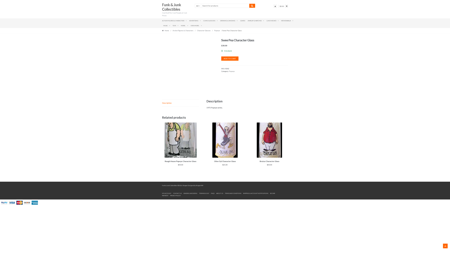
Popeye (217, 31)
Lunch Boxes (271, 21)
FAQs (212, 193)
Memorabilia (286, 21)
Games (242, 21)
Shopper (185, 185)
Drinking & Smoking (227, 21)
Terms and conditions (233, 193)
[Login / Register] (275, 6)
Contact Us (177, 193)
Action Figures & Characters (173, 21)
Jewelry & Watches (255, 21)
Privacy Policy (175, 195)
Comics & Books (209, 21)
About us (219, 193)
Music (165, 25)
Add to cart (230, 58)
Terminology (204, 193)
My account (166, 193)
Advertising (193, 21)
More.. (183, 25)
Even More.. (195, 25)
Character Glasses (204, 31)
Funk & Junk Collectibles (171, 7)
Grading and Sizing (190, 193)
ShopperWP (199, 185)
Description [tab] (167, 103)
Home (167, 31)
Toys (174, 25)
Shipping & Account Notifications (255, 193)
